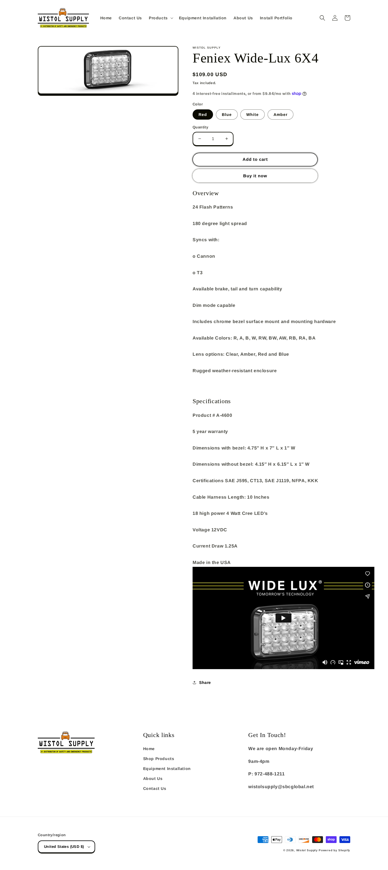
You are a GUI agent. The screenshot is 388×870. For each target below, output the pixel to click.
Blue (227, 114)
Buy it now (255, 175)
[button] (160, 18)
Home (149, 748)
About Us (153, 778)
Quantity (200, 127)
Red (203, 114)
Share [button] (205, 682)
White (252, 114)
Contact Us (154, 788)
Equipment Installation (167, 768)
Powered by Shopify (334, 850)
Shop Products (158, 758)
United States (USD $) (64, 846)
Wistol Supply (307, 850)
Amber (280, 114)
